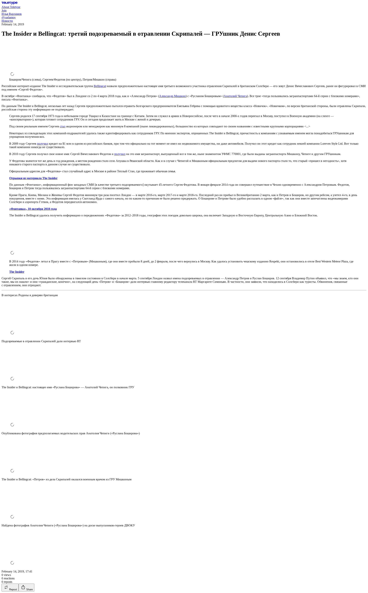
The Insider (16, 271)
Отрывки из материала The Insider (33, 178)
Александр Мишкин (172, 96)
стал (62, 126)
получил (42, 143)
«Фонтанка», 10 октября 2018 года (33, 208)
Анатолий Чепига (235, 96)
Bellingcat (100, 86)
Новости (7, 20)
